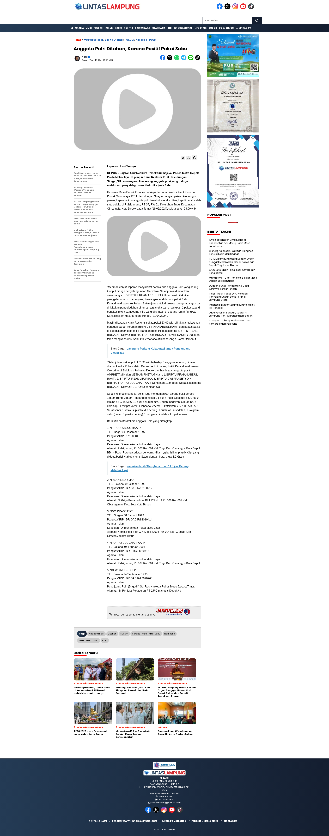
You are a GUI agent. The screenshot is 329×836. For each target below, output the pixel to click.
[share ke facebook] (163, 59)
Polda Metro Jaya (88, 640)
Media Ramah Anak (174, 821)
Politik (128, 28)
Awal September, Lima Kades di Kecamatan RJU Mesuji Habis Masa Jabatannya (229, 243)
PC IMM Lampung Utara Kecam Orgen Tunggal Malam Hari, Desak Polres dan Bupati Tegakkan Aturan (231, 262)
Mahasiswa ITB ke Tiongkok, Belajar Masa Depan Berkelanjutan (233, 279)
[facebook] (220, 8)
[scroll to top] (316, 830)
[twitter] (228, 8)
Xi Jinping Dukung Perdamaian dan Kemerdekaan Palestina (230, 322)
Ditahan (112, 633)
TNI (170, 28)
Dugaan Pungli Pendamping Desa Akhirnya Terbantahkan (229, 287)
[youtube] (243, 8)
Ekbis (118, 28)
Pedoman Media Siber (204, 821)
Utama (79, 28)
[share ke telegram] (184, 59)
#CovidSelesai (93, 40)
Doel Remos (226, 28)
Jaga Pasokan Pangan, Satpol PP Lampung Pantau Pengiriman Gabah (231, 314)
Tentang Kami (98, 821)
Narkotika (169, 633)
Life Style (200, 28)
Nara (85, 56)
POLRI (152, 40)
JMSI (89, 28)
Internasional (183, 28)
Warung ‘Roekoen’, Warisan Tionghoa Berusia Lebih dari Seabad (231, 252)
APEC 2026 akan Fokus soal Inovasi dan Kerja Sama (232, 271)
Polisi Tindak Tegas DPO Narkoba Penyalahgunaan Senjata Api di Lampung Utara (228, 297)
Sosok (213, 28)
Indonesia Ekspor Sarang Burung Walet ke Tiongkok (232, 306)
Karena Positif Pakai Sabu (146, 633)
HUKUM (129, 40)
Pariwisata (142, 28)
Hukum (109, 28)
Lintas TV (244, 28)
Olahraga (159, 28)
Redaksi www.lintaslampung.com (134, 821)
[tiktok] (251, 8)
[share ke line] (191, 59)
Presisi (98, 28)
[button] (183, 158)
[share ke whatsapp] (177, 59)
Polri (104, 640)
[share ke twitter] (170, 59)
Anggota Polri (96, 633)
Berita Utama (114, 40)
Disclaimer (230, 821)
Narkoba (141, 40)
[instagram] (236, 8)
